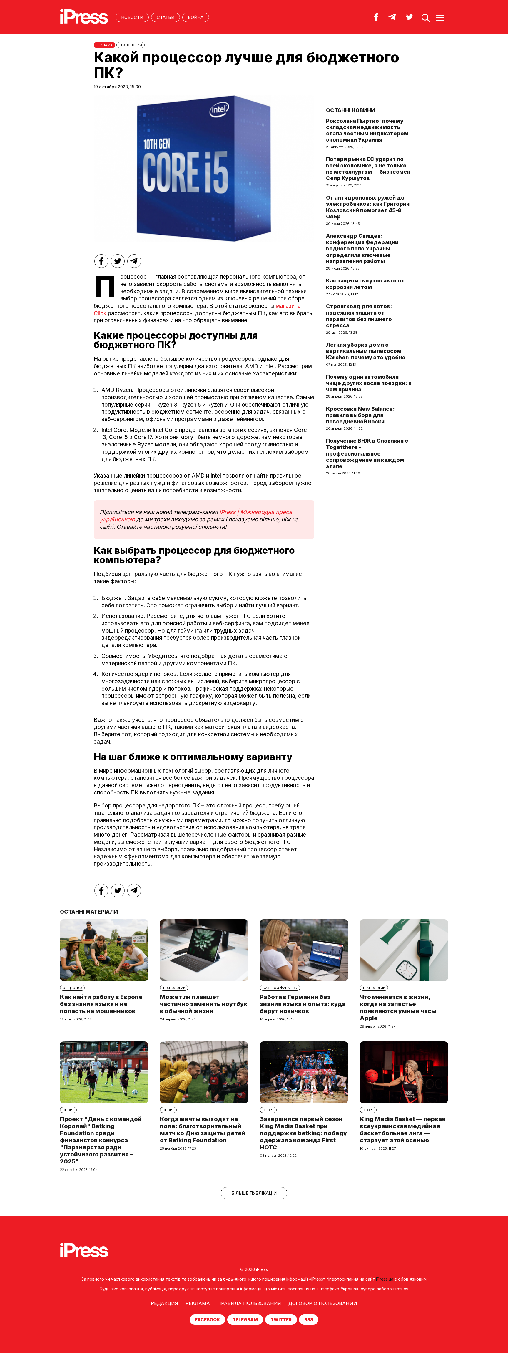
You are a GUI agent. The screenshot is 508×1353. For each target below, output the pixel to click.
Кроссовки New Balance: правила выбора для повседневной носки (360, 415)
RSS (308, 1319)
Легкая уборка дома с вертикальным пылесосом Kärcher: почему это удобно (365, 351)
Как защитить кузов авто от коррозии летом (365, 283)
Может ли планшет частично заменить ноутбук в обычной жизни (203, 1004)
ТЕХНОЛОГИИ (130, 45)
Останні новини (350, 110)
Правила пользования (249, 1303)
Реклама (198, 1303)
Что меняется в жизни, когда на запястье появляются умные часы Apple (398, 1007)
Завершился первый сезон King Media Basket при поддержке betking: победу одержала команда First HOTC (303, 1133)
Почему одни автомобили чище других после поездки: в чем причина (369, 383)
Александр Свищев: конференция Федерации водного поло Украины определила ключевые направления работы (362, 248)
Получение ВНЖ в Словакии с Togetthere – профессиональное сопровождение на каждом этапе (367, 453)
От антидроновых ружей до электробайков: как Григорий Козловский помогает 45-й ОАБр (368, 207)
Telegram (245, 1319)
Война (195, 17)
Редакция (164, 1303)
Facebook (207, 1319)
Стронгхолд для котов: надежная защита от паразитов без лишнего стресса (359, 315)
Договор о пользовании (322, 1303)
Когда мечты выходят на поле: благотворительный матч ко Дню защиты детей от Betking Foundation (202, 1130)
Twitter (281, 1319)
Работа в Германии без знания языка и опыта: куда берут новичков (302, 1004)
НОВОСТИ (132, 17)
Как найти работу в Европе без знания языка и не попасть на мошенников (101, 1004)
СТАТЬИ (165, 17)
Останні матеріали (89, 912)
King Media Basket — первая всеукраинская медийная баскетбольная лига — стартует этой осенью (402, 1130)
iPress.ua (384, 1278)
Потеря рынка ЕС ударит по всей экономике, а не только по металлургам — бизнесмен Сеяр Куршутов (368, 168)
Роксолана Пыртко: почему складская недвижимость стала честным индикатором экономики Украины (367, 130)
